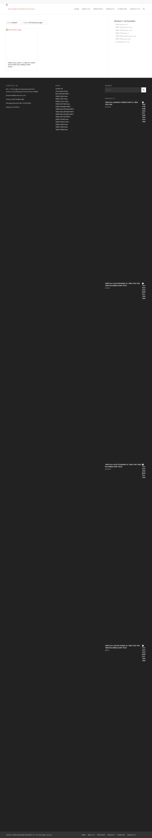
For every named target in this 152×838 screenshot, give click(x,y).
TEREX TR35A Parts (62, 122)
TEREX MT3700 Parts (62, 104)
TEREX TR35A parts (121, 30)
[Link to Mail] (144, 2)
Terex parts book (61, 91)
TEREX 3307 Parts (61, 99)
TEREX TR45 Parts (61, 124)
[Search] (143, 9)
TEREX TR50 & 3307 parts (123, 36)
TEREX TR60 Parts (61, 129)
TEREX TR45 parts (121, 33)
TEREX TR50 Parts (61, 127)
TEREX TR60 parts (121, 39)
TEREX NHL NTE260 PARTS (64, 114)
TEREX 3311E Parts (62, 101)
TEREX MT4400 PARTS (63, 106)
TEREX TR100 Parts (62, 119)
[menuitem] (77, 9)
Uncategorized (120, 42)
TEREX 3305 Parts (61, 96)
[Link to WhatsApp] (140, 2)
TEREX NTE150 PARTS (62, 117)
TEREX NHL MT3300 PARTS (64, 109)
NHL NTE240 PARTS (62, 94)
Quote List (59, 89)
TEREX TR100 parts (121, 27)
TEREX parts (119, 24)
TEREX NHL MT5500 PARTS (64, 112)
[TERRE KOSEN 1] (20, 9)
